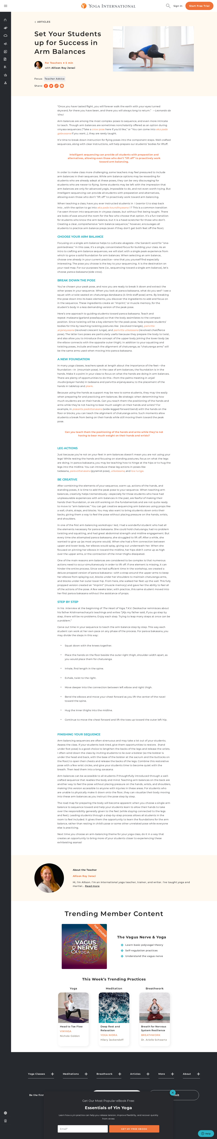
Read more (92, 886)
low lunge (137, 471)
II (114, 207)
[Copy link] (56, 86)
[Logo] (108, 6)
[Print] (62, 86)
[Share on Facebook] (46, 86)
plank (89, 386)
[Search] (168, 6)
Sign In (178, 6)
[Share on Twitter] (51, 86)
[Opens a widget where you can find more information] (206, 1134)
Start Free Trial (199, 6)
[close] (173, 1093)
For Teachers (53, 62)
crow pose (98, 129)
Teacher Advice (55, 78)
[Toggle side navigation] (6, 6)
